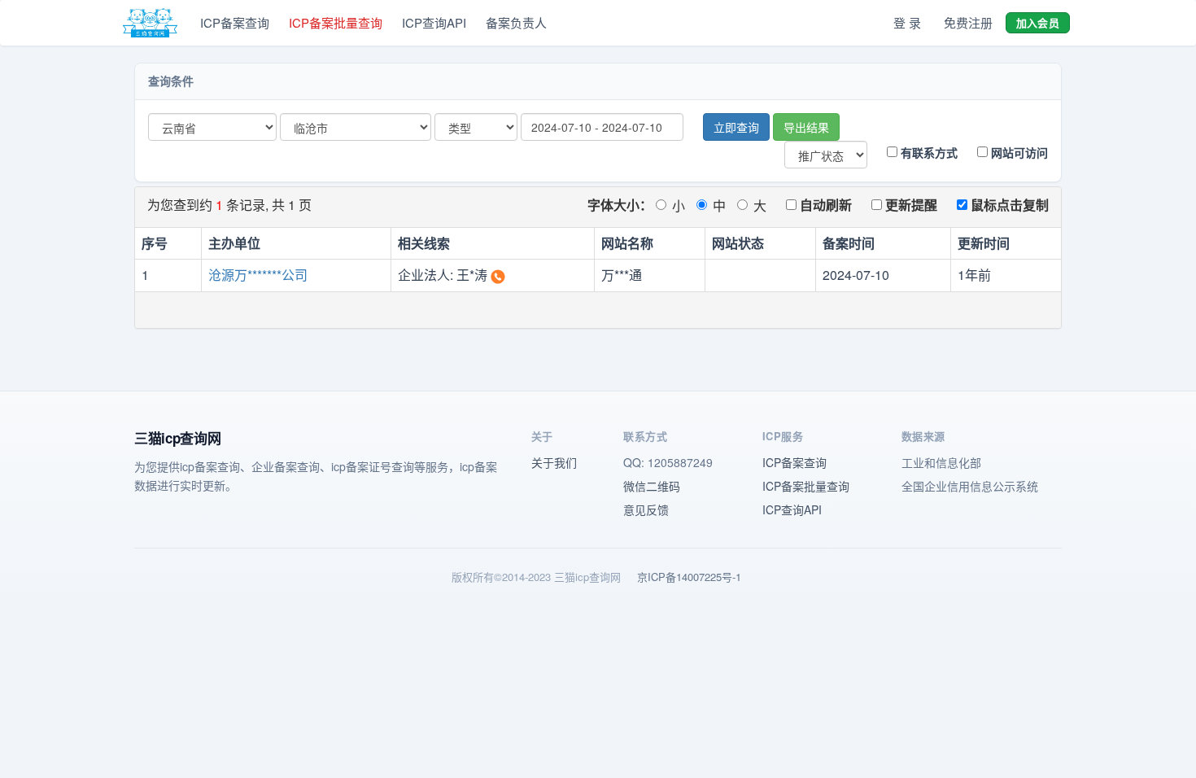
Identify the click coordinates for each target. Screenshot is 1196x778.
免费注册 (968, 22)
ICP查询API (434, 22)
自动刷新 (824, 204)
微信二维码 (651, 486)
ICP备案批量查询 (335, 22)
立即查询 (736, 127)
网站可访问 (1018, 152)
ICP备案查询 (234, 22)
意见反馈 (646, 509)
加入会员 (1037, 22)
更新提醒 (909, 204)
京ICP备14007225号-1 (689, 576)
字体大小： (620, 204)
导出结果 (806, 127)
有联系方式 (927, 152)
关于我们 (554, 462)
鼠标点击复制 (1008, 204)
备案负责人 (516, 22)
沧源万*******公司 (258, 274)
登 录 (907, 22)
